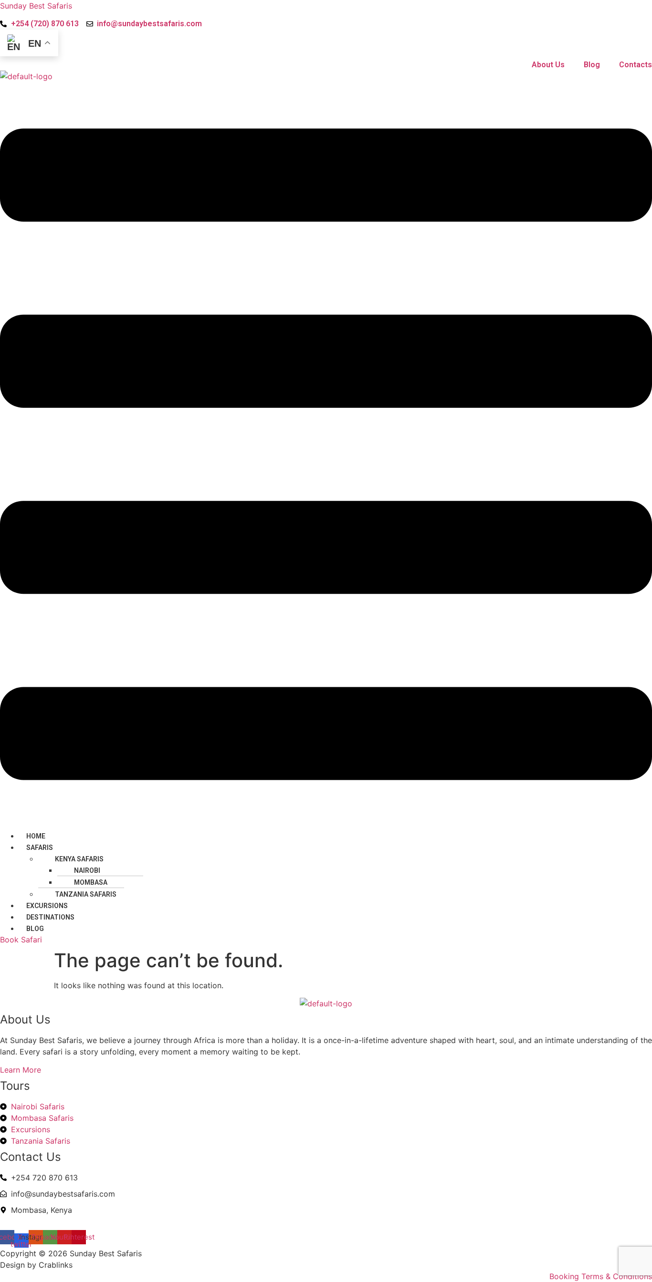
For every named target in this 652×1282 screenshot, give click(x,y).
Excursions (47, 906)
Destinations (50, 917)
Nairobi (87, 870)
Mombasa (90, 882)
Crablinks (56, 1265)
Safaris (39, 847)
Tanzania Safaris (85, 894)
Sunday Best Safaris (36, 5)
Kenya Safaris (79, 859)
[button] (326, 455)
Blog (35, 928)
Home (35, 836)
